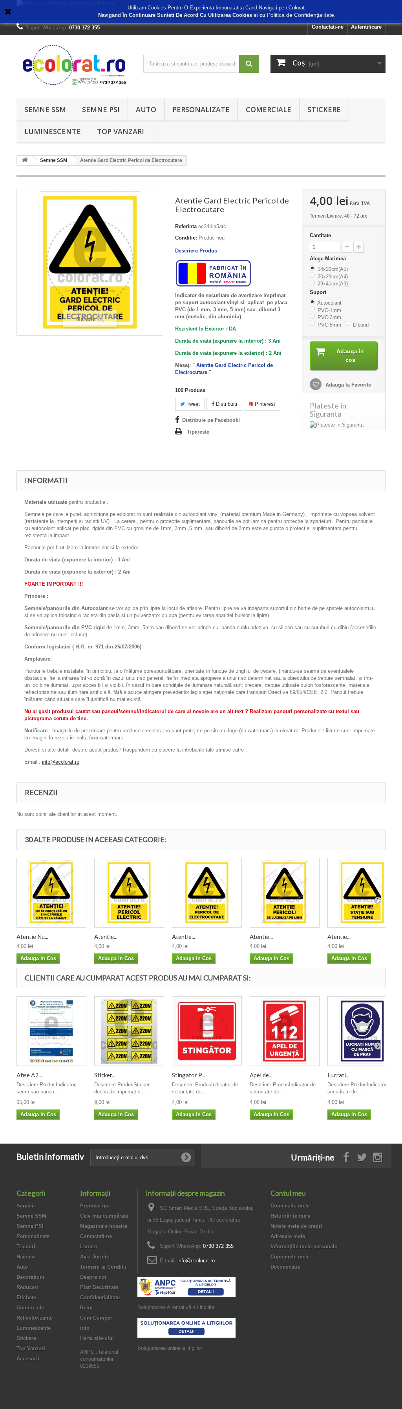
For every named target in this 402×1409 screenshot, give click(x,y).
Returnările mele (290, 1216)
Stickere (324, 109)
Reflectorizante (34, 1318)
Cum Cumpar (96, 1318)
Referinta (186, 226)
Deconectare (285, 1267)
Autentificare (366, 27)
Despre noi (93, 1277)
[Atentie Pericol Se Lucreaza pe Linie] (285, 893)
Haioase (26, 1257)
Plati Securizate (99, 1287)
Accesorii (27, 1359)
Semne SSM (45, 109)
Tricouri (25, 1246)
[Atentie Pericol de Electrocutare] (207, 893)
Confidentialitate (100, 1297)
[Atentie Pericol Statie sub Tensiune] (362, 893)
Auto (146, 109)
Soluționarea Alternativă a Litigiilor (175, 1307)
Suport (319, 292)
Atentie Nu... (32, 936)
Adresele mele (287, 1236)
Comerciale (268, 109)
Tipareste (198, 432)
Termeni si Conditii (103, 1267)
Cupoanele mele (290, 1257)
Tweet (192, 404)
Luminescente (52, 131)
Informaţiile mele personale (303, 1246)
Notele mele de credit (296, 1226)
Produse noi (95, 1206)
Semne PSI (101, 109)
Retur (86, 1308)
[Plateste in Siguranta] (344, 425)
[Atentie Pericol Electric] (129, 893)
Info (85, 1328)
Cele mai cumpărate (104, 1216)
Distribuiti (225, 404)
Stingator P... (188, 1075)
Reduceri (27, 1287)
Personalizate (201, 109)
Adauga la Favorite (347, 385)
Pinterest (264, 404)
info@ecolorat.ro (60, 762)
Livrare (88, 1246)
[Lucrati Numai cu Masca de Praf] (362, 1031)
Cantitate (320, 235)
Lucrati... (338, 1075)
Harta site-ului (97, 1338)
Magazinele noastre (103, 1226)
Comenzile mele (290, 1206)
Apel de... (261, 1075)
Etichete (26, 1297)
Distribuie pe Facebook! (211, 420)
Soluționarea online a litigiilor (169, 1348)
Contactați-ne (328, 27)
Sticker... (104, 1075)
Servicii (25, 1206)
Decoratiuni (30, 1277)
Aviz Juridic (94, 1257)
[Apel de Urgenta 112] (285, 1031)
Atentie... (105, 936)
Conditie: (186, 238)
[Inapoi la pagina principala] (24, 160)
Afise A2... (29, 1075)
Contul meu (288, 1193)
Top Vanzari (120, 131)
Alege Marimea (328, 258)
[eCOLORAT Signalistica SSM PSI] (74, 65)
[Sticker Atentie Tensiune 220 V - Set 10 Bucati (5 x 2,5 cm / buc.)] (129, 1031)
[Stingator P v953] (207, 1031)
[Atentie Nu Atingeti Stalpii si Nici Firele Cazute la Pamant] (51, 893)
